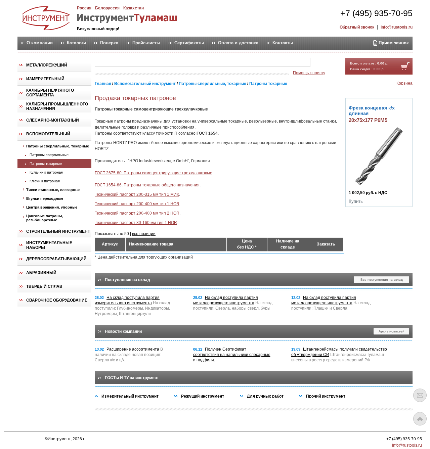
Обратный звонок (357, 27)
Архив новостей (391, 331)
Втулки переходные (44, 198)
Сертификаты (189, 43)
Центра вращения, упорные (51, 207)
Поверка (109, 43)
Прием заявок (393, 42)
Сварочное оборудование (56, 300)
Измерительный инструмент (130, 396)
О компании (40, 43)
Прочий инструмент (325, 396)
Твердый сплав (44, 286)
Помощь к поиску (309, 73)
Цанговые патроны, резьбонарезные (44, 218)
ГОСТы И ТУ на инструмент (132, 377)
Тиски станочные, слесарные (53, 190)
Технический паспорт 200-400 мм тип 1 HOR (137, 203)
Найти (323, 62)
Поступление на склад (127, 279)
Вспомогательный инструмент (145, 83)
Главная (103, 83)
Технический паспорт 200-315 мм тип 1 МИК (137, 194)
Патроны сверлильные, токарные (57, 146)
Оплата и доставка (238, 43)
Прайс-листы (146, 43)
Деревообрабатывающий (56, 259)
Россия (84, 8)
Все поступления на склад (381, 279)
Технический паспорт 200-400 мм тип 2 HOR (137, 213)
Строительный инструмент (58, 231)
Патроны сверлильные (49, 155)
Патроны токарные (46, 164)
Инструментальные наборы (49, 245)
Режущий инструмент (202, 396)
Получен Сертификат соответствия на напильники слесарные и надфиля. (231, 354)
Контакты (282, 43)
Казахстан (133, 8)
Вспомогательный (48, 134)
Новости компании (123, 331)
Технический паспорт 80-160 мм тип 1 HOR (136, 222)
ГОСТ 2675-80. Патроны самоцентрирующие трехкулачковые (153, 173)
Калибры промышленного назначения (57, 106)
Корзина (404, 83)
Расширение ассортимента (132, 349)
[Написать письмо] (420, 395)
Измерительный (45, 79)
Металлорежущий (46, 65)
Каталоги (76, 43)
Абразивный (41, 272)
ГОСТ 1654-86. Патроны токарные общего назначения (147, 185)
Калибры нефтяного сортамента (50, 92)
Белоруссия (107, 8)
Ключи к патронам (45, 181)
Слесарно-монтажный (52, 120)
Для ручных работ (265, 396)
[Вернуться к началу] (420, 418)
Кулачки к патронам (46, 172)
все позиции (144, 233)
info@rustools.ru (397, 27)
